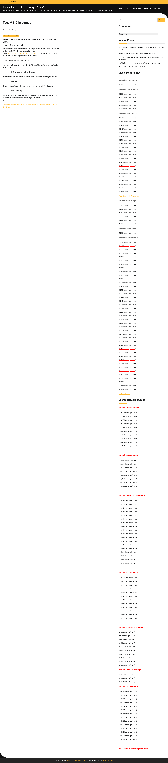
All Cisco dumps (124, 394)
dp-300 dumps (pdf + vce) (128, 486)
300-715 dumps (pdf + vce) (127, 173)
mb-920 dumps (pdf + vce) (127, 654)
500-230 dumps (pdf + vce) (127, 264)
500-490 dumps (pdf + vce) (127, 272)
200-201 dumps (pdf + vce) (127, 249)
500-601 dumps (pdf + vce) (127, 275)
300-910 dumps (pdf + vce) (127, 101)
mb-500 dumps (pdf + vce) (128, 537)
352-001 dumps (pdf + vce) (127, 233)
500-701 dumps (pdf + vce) (127, 294)
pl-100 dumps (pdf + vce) (128, 552)
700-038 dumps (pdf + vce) (127, 323)
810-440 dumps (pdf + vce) (127, 386)
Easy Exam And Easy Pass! (23, 7)
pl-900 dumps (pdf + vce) (126, 658)
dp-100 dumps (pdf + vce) (128, 471)
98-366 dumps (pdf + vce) (128, 714)
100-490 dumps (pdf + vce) (127, 246)
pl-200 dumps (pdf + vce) (128, 556)
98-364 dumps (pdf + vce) (128, 706)
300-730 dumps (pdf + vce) (127, 184)
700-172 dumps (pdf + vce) (127, 334)
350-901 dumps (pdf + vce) (127, 98)
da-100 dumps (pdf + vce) (128, 468)
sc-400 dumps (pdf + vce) (127, 682)
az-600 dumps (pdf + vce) (128, 446)
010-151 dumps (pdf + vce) (127, 242)
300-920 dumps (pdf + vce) (127, 109)
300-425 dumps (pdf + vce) (127, 129)
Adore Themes (108, 760)
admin (7, 45)
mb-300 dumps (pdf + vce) (128, 519)
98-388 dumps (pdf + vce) (128, 739)
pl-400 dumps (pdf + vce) (128, 559)
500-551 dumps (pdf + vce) (127, 290)
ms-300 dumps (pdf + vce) (128, 603)
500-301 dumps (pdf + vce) (127, 260)
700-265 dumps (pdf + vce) (127, 341)
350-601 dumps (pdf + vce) (127, 213)
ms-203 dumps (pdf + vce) (128, 600)
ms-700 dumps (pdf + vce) (128, 618)
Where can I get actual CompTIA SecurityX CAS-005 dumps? (138, 53)
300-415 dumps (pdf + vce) (127, 122)
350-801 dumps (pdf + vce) (127, 220)
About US (147, 8)
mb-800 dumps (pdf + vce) (128, 548)
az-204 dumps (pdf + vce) (128, 424)
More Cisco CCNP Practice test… (129, 196)
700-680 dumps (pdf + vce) (127, 360)
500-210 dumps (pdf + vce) (127, 305)
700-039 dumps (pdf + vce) (127, 327)
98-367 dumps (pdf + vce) (128, 717)
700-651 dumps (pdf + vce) (127, 356)
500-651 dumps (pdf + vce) (127, 279)
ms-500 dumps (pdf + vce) (128, 611)
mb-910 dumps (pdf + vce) (127, 650)
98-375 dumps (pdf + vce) (128, 728)
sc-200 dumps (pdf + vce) (127, 674)
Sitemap (157, 8)
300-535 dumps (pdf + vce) (127, 147)
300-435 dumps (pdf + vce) (127, 136)
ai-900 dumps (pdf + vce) (126, 639)
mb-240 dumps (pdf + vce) (128, 515)
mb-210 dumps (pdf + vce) (128, 504)
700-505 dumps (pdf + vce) (127, 349)
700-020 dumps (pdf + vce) (127, 319)
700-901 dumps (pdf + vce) (127, 378)
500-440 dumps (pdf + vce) (127, 297)
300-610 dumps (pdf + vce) (127, 151)
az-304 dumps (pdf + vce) (128, 435)
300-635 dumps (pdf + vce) (127, 166)
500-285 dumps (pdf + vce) (127, 312)
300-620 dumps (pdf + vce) (127, 158)
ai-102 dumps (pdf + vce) (128, 464)
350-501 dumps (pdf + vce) (127, 209)
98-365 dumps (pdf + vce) (128, 710)
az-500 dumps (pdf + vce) (128, 442)
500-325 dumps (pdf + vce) (127, 268)
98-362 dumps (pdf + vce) (128, 699)
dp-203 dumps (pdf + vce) (128, 482)
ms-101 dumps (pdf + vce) (128, 589)
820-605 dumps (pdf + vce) (127, 389)
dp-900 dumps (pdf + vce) (127, 643)
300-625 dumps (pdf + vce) (127, 162)
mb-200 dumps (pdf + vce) (128, 501)
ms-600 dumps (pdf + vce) (128, 614)
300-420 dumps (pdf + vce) (127, 125)
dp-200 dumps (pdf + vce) (128, 475)
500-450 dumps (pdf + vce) (127, 301)
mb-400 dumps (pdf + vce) (128, 534)
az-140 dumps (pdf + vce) (128, 420)
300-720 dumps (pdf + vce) (127, 177)
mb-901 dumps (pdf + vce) (127, 647)
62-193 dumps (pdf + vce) (127, 632)
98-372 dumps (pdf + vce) (128, 725)
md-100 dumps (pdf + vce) (128, 578)
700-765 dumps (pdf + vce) (127, 371)
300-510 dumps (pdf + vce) (127, 140)
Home (121, 8)
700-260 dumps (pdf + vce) (127, 338)
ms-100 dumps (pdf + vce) (128, 585)
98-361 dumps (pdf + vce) (128, 695)
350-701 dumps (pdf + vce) (127, 216)
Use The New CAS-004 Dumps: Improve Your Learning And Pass (139, 63)
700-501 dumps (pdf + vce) (127, 345)
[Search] (162, 8)
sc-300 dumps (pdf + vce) (127, 678)
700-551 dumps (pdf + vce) (127, 352)
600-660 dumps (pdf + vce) (127, 316)
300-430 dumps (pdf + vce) (127, 133)
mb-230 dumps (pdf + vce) (128, 512)
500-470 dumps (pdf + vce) (127, 286)
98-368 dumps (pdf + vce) (128, 721)
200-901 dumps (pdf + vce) (127, 94)
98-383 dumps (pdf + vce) (128, 736)
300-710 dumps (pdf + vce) (127, 169)
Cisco (128, 8)
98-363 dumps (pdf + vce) (128, 703)
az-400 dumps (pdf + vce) (128, 438)
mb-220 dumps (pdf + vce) (128, 508)
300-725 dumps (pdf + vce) (127, 180)
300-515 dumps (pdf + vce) (127, 144)
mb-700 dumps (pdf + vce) (128, 545)
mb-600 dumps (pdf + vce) (128, 541)
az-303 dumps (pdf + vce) (128, 431)
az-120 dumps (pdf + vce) (128, 416)
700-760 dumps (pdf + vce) (127, 363)
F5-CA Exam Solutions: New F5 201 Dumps (132, 67)
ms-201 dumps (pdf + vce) (128, 596)
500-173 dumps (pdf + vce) (127, 253)
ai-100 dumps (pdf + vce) (128, 460)
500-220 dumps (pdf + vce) (127, 308)
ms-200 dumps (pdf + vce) (128, 592)
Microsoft (137, 8)
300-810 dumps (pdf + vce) (127, 191)
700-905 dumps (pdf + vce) (127, 382)
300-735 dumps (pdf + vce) (127, 188)
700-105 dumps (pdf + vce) (127, 330)
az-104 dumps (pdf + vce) (128, 413)
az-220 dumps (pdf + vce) (128, 427)
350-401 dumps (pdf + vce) (127, 205)
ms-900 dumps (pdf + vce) (127, 661)
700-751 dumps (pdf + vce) (127, 367)
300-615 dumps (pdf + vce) (127, 155)
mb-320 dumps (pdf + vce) (128, 526)
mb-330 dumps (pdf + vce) (128, 530)
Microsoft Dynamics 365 (11, 36)
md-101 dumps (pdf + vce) (128, 581)
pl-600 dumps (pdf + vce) (128, 563)
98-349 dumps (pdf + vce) (128, 691)
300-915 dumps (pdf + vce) (127, 105)
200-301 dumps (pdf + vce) (127, 85)
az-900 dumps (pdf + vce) (127, 636)
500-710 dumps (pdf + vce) (127, 283)
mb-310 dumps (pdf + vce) (128, 523)
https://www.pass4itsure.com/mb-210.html (22, 53)
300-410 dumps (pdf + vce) (127, 118)
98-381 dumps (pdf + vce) (128, 732)
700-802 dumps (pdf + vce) (127, 374)
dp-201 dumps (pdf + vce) (128, 479)
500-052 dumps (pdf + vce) (127, 257)
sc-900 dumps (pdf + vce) (127, 665)
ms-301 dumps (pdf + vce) (128, 607)
